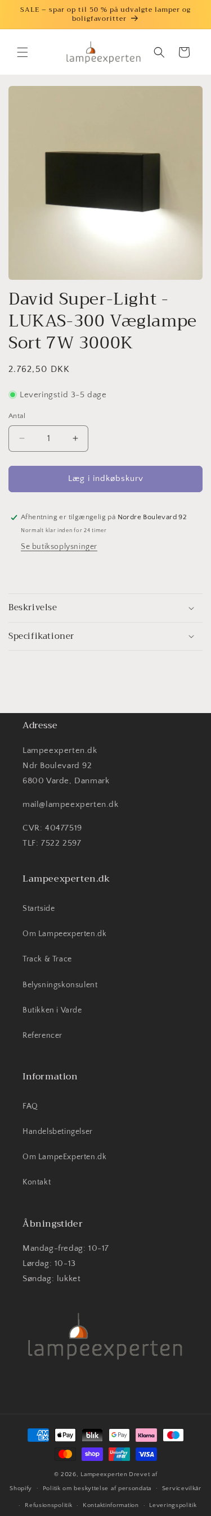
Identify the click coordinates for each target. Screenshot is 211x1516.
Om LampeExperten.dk (64, 1156)
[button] (22, 52)
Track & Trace (47, 959)
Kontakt (37, 1182)
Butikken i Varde (52, 1010)
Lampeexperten (103, 1474)
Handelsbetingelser (58, 1131)
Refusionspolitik (48, 1505)
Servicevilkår (181, 1488)
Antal (16, 416)
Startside (39, 908)
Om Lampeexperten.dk (64, 933)
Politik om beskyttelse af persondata (97, 1488)
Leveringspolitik (172, 1505)
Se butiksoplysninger (59, 546)
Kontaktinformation (111, 1505)
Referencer (42, 1035)
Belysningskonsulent (60, 985)
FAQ (30, 1106)
